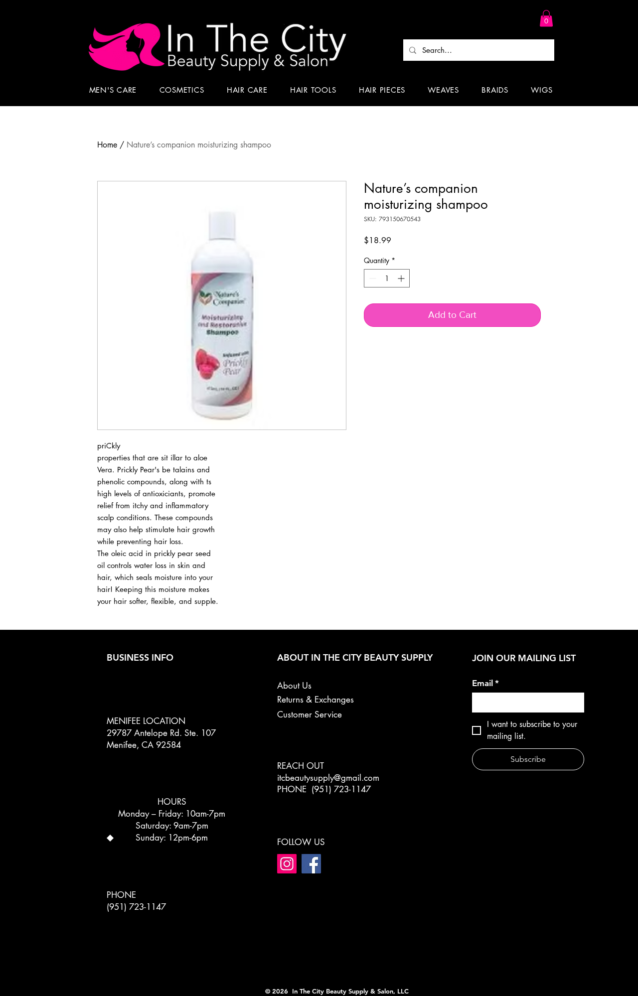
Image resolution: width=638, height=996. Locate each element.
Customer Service (309, 714)
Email (485, 683)
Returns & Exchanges (315, 699)
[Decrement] (371, 278)
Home (107, 145)
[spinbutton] (387, 278)
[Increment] (402, 278)
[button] (546, 18)
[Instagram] (287, 863)
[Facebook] (311, 863)
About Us (294, 685)
